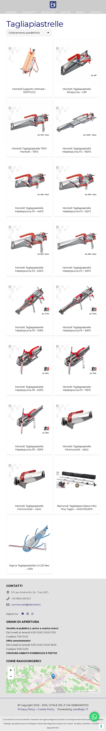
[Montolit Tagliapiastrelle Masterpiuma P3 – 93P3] (77, 241)
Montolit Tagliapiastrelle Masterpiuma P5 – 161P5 (77, 329)
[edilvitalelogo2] (53, 5)
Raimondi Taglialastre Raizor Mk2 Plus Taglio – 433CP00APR (77, 508)
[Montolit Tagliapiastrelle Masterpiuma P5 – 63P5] (29, 360)
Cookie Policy (46, 709)
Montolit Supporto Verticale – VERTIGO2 (29, 91)
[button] (37, 12)
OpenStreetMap (84, 692)
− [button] (11, 676)
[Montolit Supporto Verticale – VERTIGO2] (29, 62)
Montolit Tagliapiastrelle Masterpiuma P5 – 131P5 (29, 329)
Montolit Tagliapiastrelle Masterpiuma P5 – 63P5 (29, 388)
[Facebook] (23, 614)
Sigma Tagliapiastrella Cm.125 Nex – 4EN (29, 567)
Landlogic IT (80, 709)
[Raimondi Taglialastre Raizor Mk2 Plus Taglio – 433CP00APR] (77, 479)
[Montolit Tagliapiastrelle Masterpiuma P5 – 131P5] (29, 300)
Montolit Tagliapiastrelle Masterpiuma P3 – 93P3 (77, 269)
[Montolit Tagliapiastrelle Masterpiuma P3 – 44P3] (29, 181)
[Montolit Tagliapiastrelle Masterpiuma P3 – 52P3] (77, 181)
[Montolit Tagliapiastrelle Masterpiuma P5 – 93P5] (29, 419)
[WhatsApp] (32, 614)
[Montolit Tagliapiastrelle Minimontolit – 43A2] (29, 479)
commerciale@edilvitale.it (26, 604)
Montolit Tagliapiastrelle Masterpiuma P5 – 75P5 (77, 388)
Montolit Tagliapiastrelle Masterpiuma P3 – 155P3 (76, 150)
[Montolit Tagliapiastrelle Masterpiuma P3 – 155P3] (77, 122)
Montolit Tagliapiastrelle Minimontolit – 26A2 (77, 448)
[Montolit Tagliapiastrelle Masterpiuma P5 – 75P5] (77, 360)
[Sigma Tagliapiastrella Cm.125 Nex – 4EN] (29, 539)
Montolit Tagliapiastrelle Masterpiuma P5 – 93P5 (29, 448)
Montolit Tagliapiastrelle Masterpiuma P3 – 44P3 (29, 210)
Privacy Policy (26, 709)
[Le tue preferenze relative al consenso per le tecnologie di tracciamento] (101, 726)
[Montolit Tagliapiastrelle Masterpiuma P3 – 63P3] (29, 241)
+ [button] (11, 670)
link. (57, 728)
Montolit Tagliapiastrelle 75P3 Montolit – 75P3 (29, 150)
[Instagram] (27, 614)
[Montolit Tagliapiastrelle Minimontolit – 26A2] (77, 419)
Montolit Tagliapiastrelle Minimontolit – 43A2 (29, 508)
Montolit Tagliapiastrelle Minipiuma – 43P (77, 91)
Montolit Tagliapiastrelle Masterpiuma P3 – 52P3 (77, 210)
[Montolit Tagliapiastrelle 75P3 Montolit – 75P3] (29, 122)
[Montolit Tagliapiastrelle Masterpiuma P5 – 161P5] (77, 300)
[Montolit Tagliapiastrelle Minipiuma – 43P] (77, 62)
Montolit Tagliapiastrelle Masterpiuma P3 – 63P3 (29, 269)
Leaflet (74, 692)
